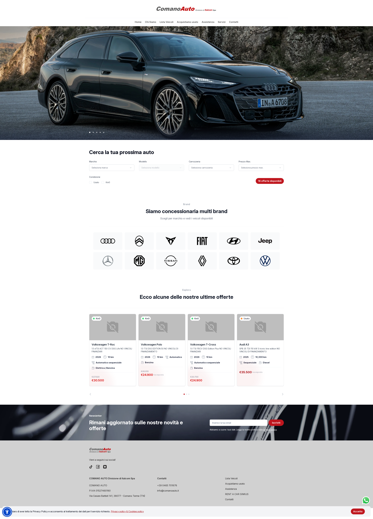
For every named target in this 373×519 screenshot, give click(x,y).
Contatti (233, 22)
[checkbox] (90, 182)
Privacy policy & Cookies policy (127, 511)
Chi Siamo (150, 22)
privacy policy (270, 429)
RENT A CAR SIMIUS (236, 494)
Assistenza (208, 22)
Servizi (222, 22)
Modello (143, 161)
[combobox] (111, 168)
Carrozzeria (194, 161)
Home (138, 22)
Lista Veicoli (166, 22)
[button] (7, 512)
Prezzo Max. (245, 161)
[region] (186, 354)
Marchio (93, 161)
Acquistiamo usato (187, 22)
